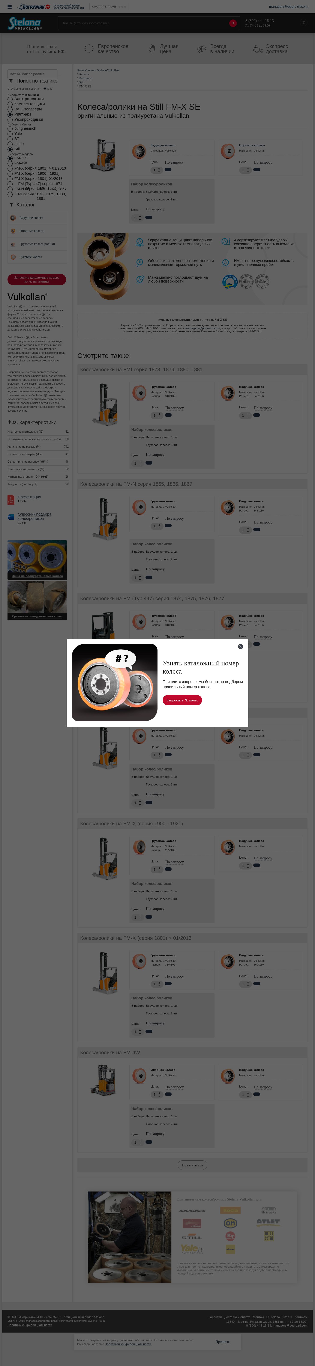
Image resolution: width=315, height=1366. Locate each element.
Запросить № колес (182, 700)
